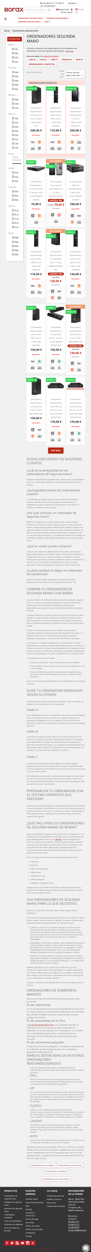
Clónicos (17, 49)
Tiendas (29, 1236)
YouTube (22, 1243)
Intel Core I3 (17, 72)
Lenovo (17, 61)
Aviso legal (30, 1222)
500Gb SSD (17, 135)
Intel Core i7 (17, 80)
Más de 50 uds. (17, 254)
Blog (27, 1206)
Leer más (69, 51)
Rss (17, 1243)
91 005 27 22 (73, 1224)
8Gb (17, 99)
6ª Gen (17, 214)
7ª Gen (17, 218)
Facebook (7, 1243)
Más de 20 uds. (17, 241)
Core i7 (54, 59)
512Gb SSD (17, 139)
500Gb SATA (17, 131)
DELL (17, 53)
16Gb (17, 103)
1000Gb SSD (17, 147)
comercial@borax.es (77, 1230)
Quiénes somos (32, 1199)
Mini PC (79, 59)
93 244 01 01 (48, 3)
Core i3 (32, 59)
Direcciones (51, 1203)
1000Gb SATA (17, 143)
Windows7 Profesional (17, 191)
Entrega (29, 1209)
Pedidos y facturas (54, 1199)
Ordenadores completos (41, 64)
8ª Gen (17, 223)
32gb (17, 107)
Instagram (27, 1243)
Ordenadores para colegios (42, 1165)
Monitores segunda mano (29, 22)
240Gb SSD (17, 118)
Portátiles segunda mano (57, 18)
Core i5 (43, 59)
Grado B (17, 176)
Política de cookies (33, 1226)
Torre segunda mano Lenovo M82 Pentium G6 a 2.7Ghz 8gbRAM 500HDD (56, 189)
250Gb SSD (17, 122)
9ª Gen (17, 227)
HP (17, 57)
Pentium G (17, 89)
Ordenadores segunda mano (30, 18)
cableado (58, 839)
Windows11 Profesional (17, 199)
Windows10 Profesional (17, 195)
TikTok (33, 1243)
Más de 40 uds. (17, 250)
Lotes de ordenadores (13, 1221)
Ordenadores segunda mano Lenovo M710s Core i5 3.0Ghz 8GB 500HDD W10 (76, 334)
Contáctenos (30, 1233)
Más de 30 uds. (17, 246)
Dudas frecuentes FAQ (34, 1202)
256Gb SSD (17, 126)
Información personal (55, 1196)
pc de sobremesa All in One (41, 1025)
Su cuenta (52, 1191)
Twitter (12, 1243)
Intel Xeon (17, 84)
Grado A (17, 172)
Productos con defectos (13, 1224)
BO (13, 9)
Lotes (46, 22)
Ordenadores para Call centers (56, 1179)
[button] (5, 19)
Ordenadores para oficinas (70, 1165)
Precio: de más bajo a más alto (75, 74)
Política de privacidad (34, 1229)
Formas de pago (32, 1219)
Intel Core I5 (17, 76)
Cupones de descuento (56, 1206)
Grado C (17, 181)
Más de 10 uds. (17, 237)
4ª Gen (17, 210)
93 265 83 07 (49, 6)
